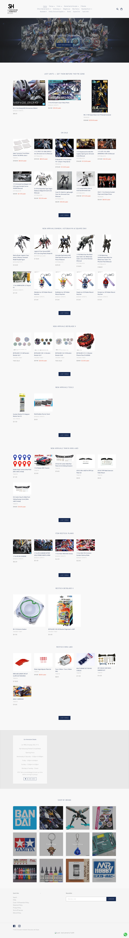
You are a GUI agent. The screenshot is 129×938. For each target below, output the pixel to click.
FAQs (14, 900)
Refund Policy (17, 913)
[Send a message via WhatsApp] (125, 934)
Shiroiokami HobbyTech (22, 930)
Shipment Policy (17, 905)
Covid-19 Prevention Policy (21, 902)
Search (15, 897)
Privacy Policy (17, 908)
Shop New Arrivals (64, 45)
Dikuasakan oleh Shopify (33, 930)
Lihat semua (64, 215)
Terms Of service (18, 910)
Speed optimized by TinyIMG (67, 933)
